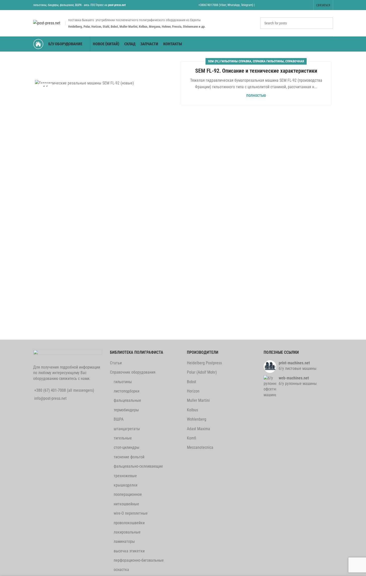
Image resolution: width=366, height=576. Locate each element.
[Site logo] (46, 22)
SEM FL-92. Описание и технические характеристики (256, 71)
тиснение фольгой (129, 457)
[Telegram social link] (301, 5)
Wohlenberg (196, 419)
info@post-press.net (50, 398)
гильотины (123, 381)
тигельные (123, 438)
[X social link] (269, 5)
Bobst (191, 381)
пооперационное (128, 494)
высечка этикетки (129, 551)
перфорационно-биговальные (139, 560)
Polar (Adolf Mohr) (202, 372)
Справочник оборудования (132, 372)
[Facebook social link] (263, 5)
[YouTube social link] (288, 5)
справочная (294, 61)
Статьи (116, 363)
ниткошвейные (126, 504)
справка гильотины (268, 61)
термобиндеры (126, 410)
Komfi (191, 438)
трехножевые (125, 475)
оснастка (121, 569)
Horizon (193, 391)
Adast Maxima (198, 428)
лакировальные (127, 532)
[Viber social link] (307, 5)
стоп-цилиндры (126, 447)
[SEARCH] (327, 23)
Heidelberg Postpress (204, 363)
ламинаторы (124, 541)
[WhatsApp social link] (295, 5)
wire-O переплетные (131, 513)
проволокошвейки (129, 522)
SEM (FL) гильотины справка (229, 61)
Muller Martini (198, 400)
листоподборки (126, 391)
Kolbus (192, 410)
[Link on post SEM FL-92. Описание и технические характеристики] (110, 83)
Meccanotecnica (200, 447)
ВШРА (119, 419)
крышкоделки (125, 485)
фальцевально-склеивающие (138, 466)
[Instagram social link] (282, 5)
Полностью (256, 96)
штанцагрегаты (127, 428)
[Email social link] (276, 5)
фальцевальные (127, 400)
